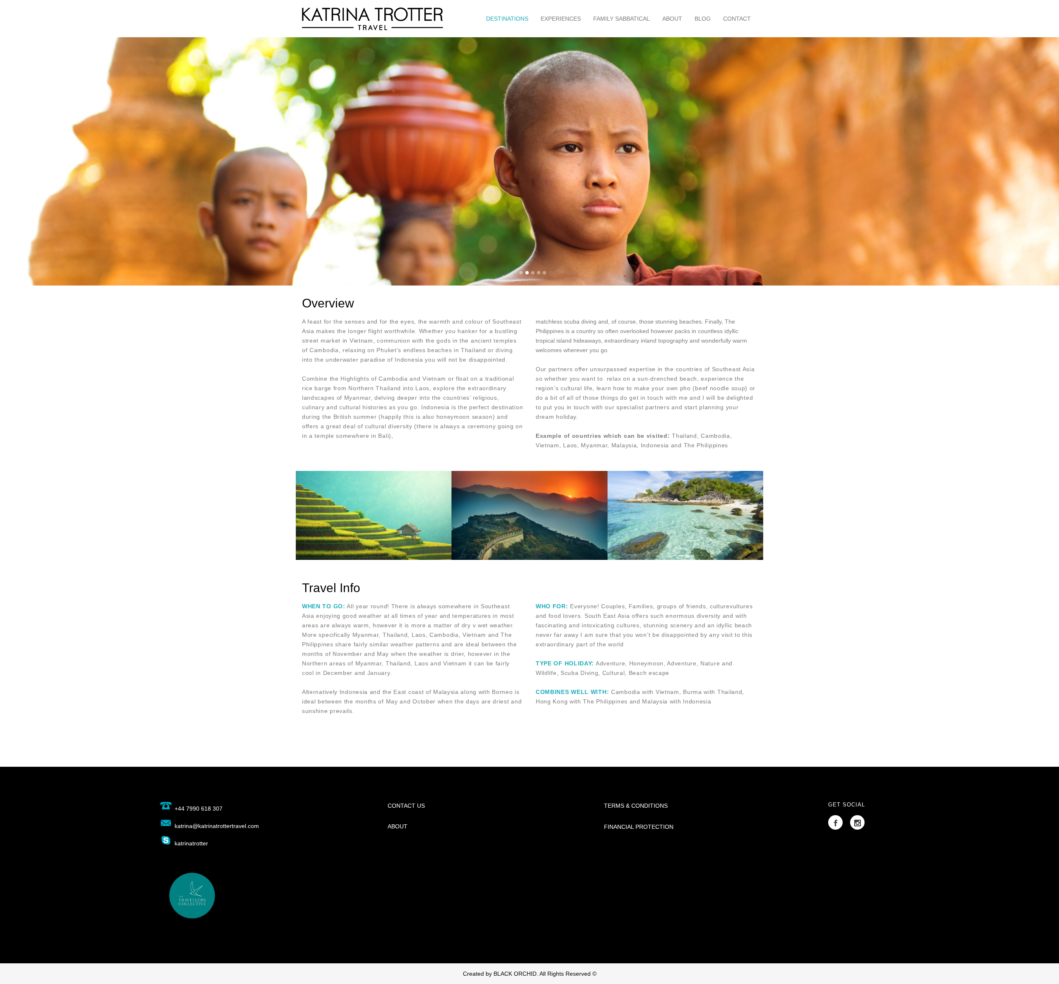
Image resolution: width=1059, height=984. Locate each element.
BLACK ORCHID (515, 973)
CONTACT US (406, 805)
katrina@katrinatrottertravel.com (217, 826)
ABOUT (397, 826)
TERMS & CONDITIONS (636, 805)
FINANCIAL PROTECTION (638, 826)
